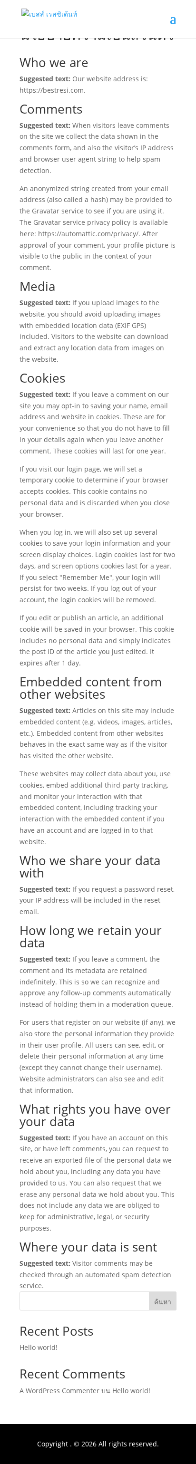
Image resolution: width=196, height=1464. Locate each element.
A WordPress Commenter (59, 1390)
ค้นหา (162, 1301)
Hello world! (39, 1347)
